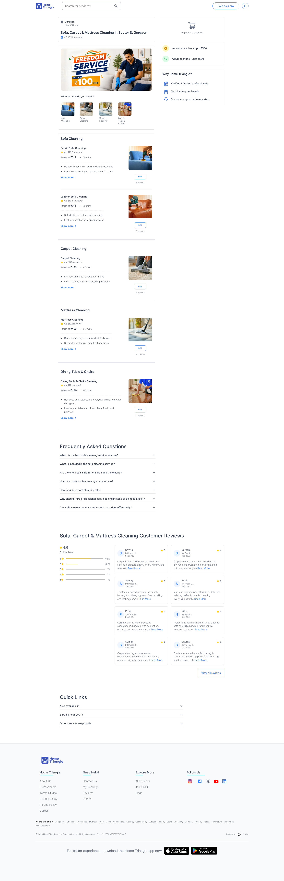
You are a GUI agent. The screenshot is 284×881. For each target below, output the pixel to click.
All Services (142, 781)
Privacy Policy (48, 798)
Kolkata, (130, 821)
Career (44, 810)
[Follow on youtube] (216, 781)
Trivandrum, (217, 821)
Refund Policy (48, 804)
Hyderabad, (82, 821)
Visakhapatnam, (43, 825)
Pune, (102, 821)
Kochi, (169, 821)
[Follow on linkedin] (224, 781)
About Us (45, 781)
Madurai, (189, 821)
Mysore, (198, 821)
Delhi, (109, 821)
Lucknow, (178, 821)
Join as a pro (226, 6)
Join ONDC (142, 787)
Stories (87, 798)
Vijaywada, (229, 821)
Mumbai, (93, 821)
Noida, (207, 821)
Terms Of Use (48, 792)
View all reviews (211, 672)
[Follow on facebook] (199, 781)
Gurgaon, (153, 821)
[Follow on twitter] (208, 781)
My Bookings (90, 787)
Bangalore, (60, 821)
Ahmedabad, (119, 821)
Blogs (138, 792)
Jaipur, (162, 821)
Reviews (88, 792)
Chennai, (71, 821)
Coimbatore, (141, 821)
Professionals (48, 787)
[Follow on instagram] (190, 781)
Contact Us (90, 781)
